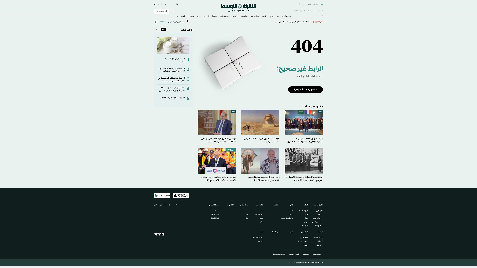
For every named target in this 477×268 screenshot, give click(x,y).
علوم (247, 215)
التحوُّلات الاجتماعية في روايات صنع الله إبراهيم (293, 22)
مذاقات (216, 211)
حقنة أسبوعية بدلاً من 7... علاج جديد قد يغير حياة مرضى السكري (171, 89)
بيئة (247, 218)
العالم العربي (319, 211)
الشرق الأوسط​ (286, 16)
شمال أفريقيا (316, 218)
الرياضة (214, 16)
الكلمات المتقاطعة (258, 238)
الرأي (271, 16)
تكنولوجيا (235, 16)
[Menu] (321, 16)
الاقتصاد (264, 16)
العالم (277, 16)
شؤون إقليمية (319, 226)
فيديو (198, 16)
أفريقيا (306, 222)
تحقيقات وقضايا (303, 241)
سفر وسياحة (215, 215)
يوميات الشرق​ (224, 16)
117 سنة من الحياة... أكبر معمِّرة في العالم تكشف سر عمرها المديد (171, 79)
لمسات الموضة (215, 218)
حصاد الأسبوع (303, 238)
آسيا (306, 218)
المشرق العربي (316, 222)
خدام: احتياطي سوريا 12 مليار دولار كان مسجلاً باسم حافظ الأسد (172, 70)
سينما (261, 218)
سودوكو (260, 241)
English (315, 4)
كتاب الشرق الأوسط (287, 218)
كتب (261, 211)
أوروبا (306, 215)
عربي (322, 4)
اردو (303, 4)
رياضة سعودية (318, 238)
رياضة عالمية (319, 245)
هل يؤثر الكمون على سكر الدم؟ (173, 97)
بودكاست (191, 16)
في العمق (206, 16)
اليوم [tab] (163, 29)
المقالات (291, 211)
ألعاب (183, 16)
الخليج (318, 215)
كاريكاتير (290, 215)
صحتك (246, 211)
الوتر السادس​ (259, 215)
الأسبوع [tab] (157, 29)
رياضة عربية (319, 241)
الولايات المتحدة (303, 211)
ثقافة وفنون (255, 16)
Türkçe (309, 4)
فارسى (298, 4)
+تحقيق (305, 245)
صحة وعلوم (244, 16)
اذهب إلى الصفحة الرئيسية (305, 89)
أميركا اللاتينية (304, 226)
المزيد (176, 16)
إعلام (261, 222)
